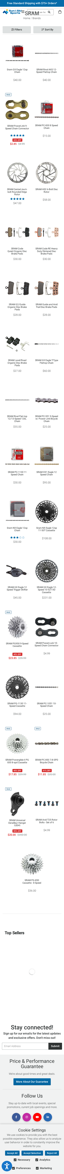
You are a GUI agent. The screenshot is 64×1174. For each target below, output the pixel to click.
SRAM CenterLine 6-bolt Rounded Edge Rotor (17, 191)
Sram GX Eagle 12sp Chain (17, 70)
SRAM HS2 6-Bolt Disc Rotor (46, 190)
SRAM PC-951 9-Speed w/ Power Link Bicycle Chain (46, 418)
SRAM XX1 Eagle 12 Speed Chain (46, 473)
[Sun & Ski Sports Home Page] (12, 11)
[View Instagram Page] (26, 1117)
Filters (18, 29)
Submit (55, 1046)
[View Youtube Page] (37, 1117)
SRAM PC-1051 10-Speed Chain (46, 704)
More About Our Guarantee (32, 1081)
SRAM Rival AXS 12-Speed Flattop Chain (46, 70)
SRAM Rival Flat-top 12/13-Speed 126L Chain (17, 418)
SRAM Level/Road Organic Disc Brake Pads (17, 362)
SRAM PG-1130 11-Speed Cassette (17, 704)
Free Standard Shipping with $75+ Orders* (32, 3)
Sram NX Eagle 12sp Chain (17, 529)
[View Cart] (59, 12)
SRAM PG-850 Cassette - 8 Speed (31, 881)
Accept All (12, 1153)
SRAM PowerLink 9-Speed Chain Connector (17, 127)
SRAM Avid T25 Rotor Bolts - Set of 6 (46, 821)
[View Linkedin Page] (47, 1117)
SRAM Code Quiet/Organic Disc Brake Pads (17, 251)
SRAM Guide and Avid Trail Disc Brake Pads (47, 305)
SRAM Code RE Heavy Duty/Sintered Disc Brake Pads (46, 251)
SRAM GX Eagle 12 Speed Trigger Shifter (17, 588)
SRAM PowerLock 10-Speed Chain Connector (46, 644)
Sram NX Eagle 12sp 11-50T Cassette (46, 529)
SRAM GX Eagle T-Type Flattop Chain (46, 361)
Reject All (52, 1153)
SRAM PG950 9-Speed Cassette (17, 644)
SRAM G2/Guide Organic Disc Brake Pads (17, 306)
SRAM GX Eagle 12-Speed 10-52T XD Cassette (46, 589)
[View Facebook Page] (16, 1117)
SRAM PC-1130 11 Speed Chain (17, 473)
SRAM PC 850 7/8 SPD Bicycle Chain (46, 761)
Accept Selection (32, 1153)
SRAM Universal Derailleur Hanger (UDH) (17, 822)
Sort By (48, 29)
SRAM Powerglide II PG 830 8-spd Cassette (17, 761)
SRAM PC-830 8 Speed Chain (46, 126)
